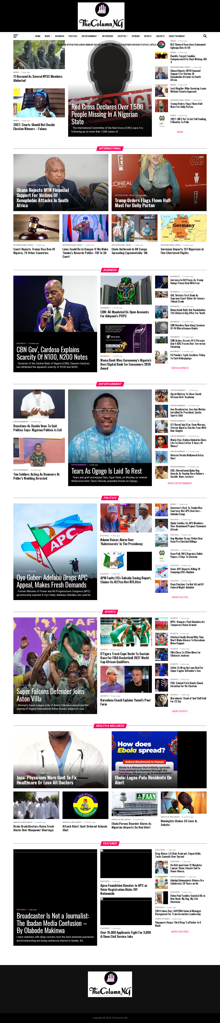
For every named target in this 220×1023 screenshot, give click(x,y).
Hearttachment (177, 36)
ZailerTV (160, 36)
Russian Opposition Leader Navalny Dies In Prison (82, 44)
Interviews (107, 36)
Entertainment (89, 36)
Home (37, 36)
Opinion (135, 36)
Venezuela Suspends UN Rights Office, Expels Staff (137, 44)
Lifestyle (122, 36)
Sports (147, 36)
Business (59, 36)
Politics (73, 36)
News (47, 36)
